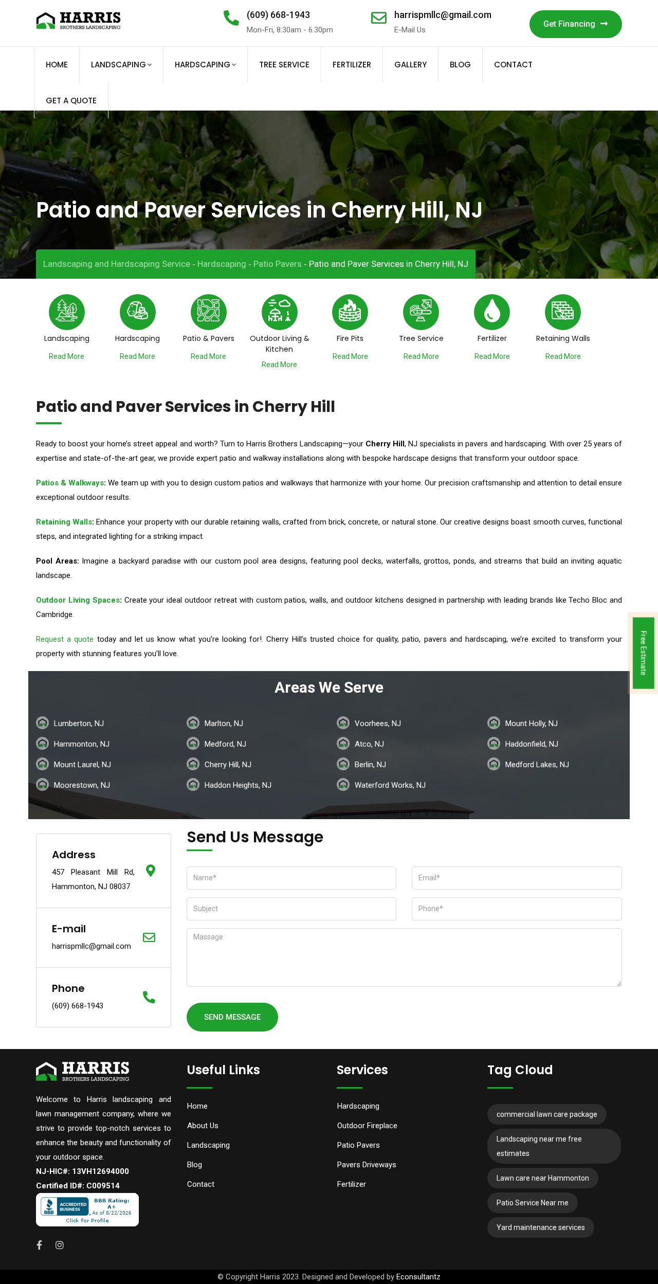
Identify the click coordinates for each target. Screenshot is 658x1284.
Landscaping (118, 64)
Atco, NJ (369, 744)
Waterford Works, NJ (390, 785)
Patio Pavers (358, 1145)
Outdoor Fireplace (367, 1125)
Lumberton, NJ (79, 723)
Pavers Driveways (366, 1164)
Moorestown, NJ (82, 785)
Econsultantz (418, 1276)
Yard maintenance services (541, 1227)
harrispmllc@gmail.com (442, 14)
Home (57, 64)
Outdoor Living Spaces (78, 600)
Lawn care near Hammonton (543, 1178)
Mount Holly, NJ (531, 723)
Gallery (410, 64)
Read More (66, 356)
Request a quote (65, 639)
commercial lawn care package (547, 1114)
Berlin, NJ (370, 764)
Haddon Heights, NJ (238, 785)
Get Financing (569, 24)
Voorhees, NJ (378, 723)
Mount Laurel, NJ (82, 764)
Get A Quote (71, 100)
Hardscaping (202, 64)
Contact (513, 64)
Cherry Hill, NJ (228, 764)
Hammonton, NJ (81, 744)
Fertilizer (352, 64)
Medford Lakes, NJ (537, 764)
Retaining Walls (64, 522)
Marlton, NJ (224, 723)
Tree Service (284, 64)
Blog (460, 64)
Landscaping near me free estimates (539, 1146)
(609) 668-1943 (278, 14)
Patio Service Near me (533, 1203)
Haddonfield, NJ (531, 744)
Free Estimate (643, 653)
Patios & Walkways (70, 482)
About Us (202, 1125)
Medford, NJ (225, 744)
